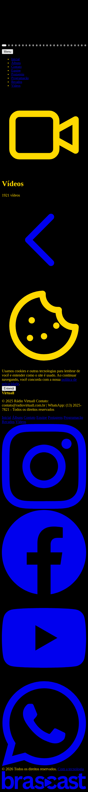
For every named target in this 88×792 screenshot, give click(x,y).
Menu (7, 51)
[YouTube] (44, 679)
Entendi (9, 388)
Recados (16, 82)
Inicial (15, 59)
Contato (16, 66)
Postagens (17, 74)
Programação (20, 78)
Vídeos (15, 85)
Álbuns (16, 63)
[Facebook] (44, 593)
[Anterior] (8, 25)
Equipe (16, 70)
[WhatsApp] (44, 765)
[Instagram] (44, 507)
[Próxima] (79, 25)
